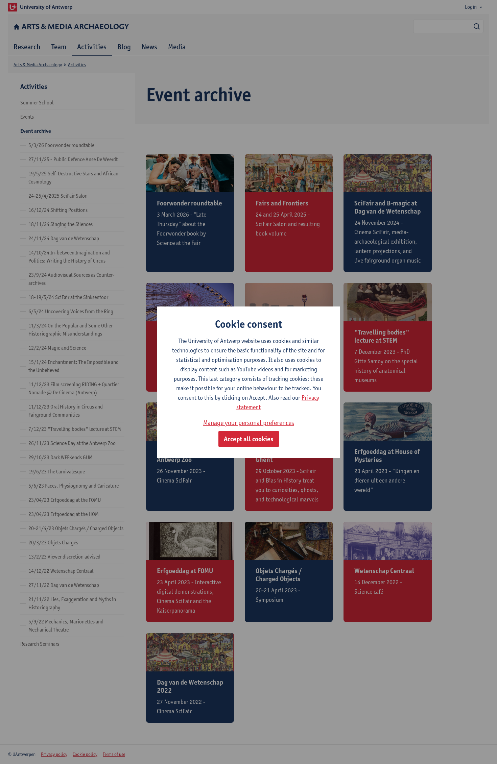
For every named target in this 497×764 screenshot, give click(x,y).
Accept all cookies (249, 439)
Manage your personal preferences (248, 423)
